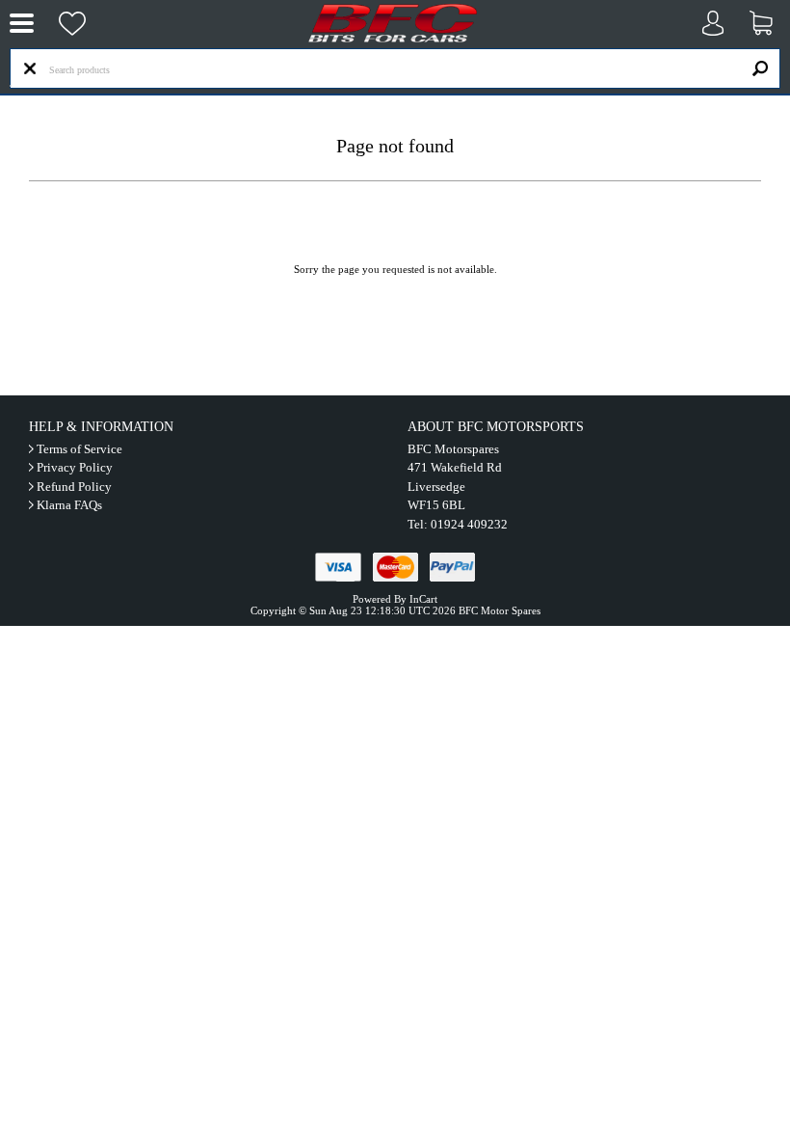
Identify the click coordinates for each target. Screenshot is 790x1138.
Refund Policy (74, 486)
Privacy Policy (75, 467)
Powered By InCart (395, 599)
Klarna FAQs (69, 505)
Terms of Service (79, 449)
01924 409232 (469, 524)
